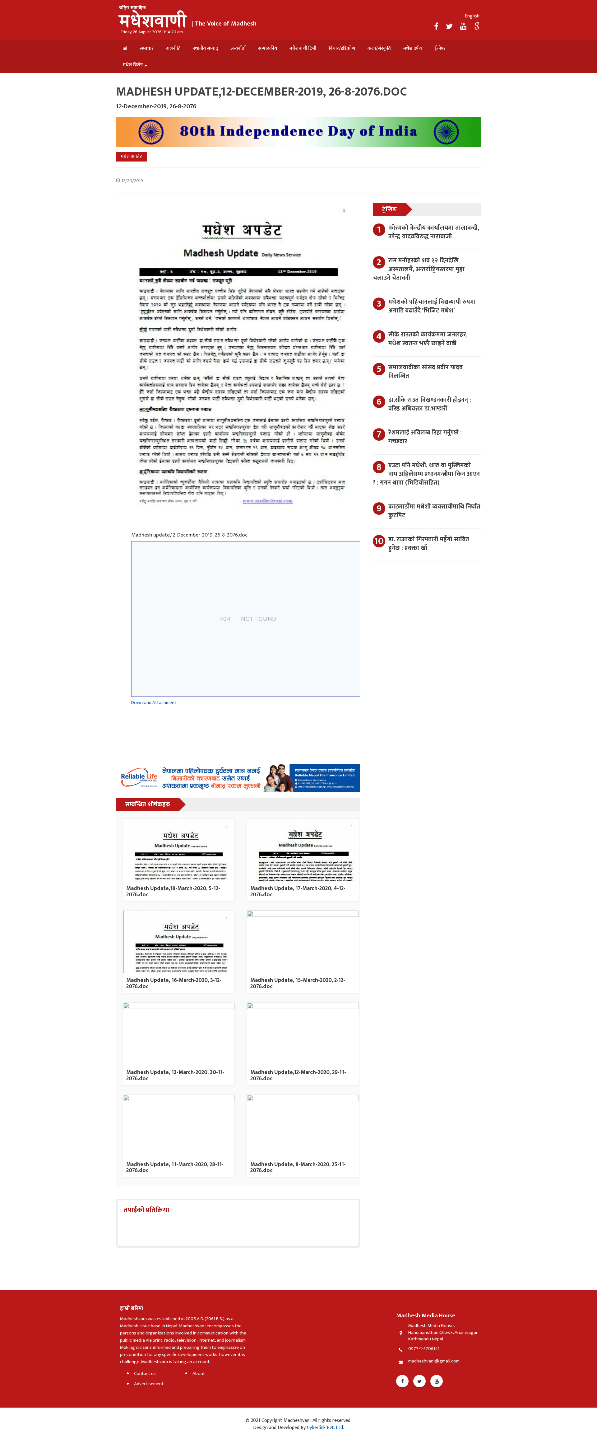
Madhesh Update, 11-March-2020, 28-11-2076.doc (175, 1167)
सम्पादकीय (267, 48)
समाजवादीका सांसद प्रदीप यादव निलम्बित (425, 371)
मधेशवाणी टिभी (302, 48)
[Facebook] (437, 27)
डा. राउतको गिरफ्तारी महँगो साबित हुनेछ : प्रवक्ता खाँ (428, 543)
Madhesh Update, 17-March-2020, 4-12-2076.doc (297, 891)
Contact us (145, 1373)
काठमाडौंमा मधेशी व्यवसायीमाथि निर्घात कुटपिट (434, 511)
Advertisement (149, 1384)
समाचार (147, 48)
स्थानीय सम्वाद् (205, 48)
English (472, 16)
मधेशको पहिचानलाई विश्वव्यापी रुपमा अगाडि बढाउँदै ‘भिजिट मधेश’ (432, 306)
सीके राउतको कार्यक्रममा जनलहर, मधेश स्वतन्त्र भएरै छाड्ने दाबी (428, 339)
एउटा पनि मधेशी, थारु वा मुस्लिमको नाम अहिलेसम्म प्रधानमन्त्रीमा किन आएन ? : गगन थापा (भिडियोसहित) (426, 474)
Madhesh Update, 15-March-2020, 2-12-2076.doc (297, 983)
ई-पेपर (440, 48)
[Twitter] (450, 27)
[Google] (476, 27)
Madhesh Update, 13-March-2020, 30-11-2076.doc (175, 1075)
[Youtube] (436, 1381)
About (198, 1373)
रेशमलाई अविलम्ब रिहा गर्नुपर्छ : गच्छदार (425, 437)
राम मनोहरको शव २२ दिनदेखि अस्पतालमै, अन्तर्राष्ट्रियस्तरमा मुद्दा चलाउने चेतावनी (419, 269)
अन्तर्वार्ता (238, 48)
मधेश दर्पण (412, 48)
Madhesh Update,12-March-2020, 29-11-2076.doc (298, 1075)
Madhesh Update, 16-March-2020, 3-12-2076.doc (173, 983)
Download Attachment (153, 702)
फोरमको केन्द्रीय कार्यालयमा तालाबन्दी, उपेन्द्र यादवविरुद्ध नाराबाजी (433, 232)
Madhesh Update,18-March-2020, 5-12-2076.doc (173, 891)
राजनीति (173, 48)
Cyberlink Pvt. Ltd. (325, 1427)
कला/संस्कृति (379, 48)
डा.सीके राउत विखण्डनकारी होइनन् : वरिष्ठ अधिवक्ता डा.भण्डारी (429, 404)
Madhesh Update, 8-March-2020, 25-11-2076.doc (298, 1167)
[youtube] (464, 27)
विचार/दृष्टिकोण (342, 48)
